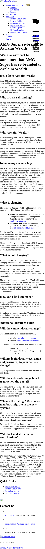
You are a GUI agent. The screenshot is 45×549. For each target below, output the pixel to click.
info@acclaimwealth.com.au (23, 228)
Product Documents (13, 489)
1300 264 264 (10, 515)
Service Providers (12, 493)
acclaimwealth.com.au (19, 221)
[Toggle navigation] (16, 1)
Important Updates (12, 486)
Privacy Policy (6, 548)
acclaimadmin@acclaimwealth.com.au (20, 524)
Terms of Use (18, 548)
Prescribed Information (14, 491)
